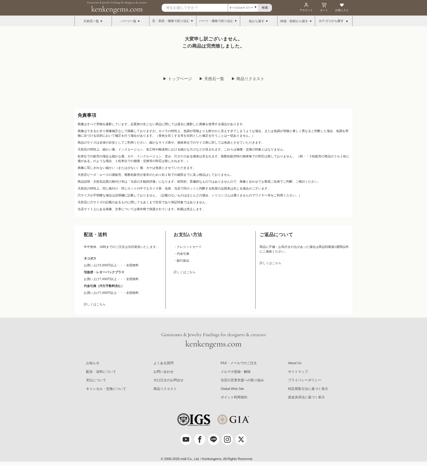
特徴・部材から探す (294, 21)
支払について (96, 380)
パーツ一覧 (128, 21)
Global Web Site (232, 389)
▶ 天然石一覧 (211, 79)
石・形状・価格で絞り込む (170, 21)
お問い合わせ (163, 371)
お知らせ (92, 363)
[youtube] (185, 439)
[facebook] (199, 439)
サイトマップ (298, 371)
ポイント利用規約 (234, 397)
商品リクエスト (165, 389)
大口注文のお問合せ (168, 380)
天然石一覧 (91, 21)
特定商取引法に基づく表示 (308, 389)
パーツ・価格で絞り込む (216, 21)
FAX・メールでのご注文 (239, 363)
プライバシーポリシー (304, 380)
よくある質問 (163, 363)
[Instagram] (227, 439)
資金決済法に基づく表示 (306, 397)
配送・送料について (101, 371)
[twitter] (241, 439)
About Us (295, 363)
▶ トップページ (177, 79)
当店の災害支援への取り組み (242, 380)
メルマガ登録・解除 (236, 371)
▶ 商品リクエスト (247, 79)
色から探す (256, 21)
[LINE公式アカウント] (213, 439)
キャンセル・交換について (106, 389)
